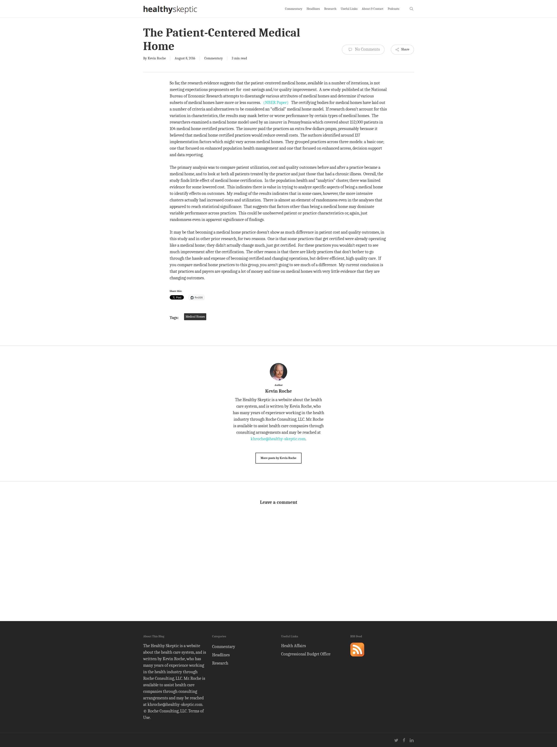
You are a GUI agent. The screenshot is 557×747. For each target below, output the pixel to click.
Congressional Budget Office (306, 654)
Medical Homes (195, 316)
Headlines (221, 654)
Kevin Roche (157, 58)
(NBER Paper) (276, 102)
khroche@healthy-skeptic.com (278, 438)
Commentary (213, 58)
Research (220, 663)
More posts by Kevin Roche (278, 458)
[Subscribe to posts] (357, 658)
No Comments (367, 49)
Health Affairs (293, 645)
